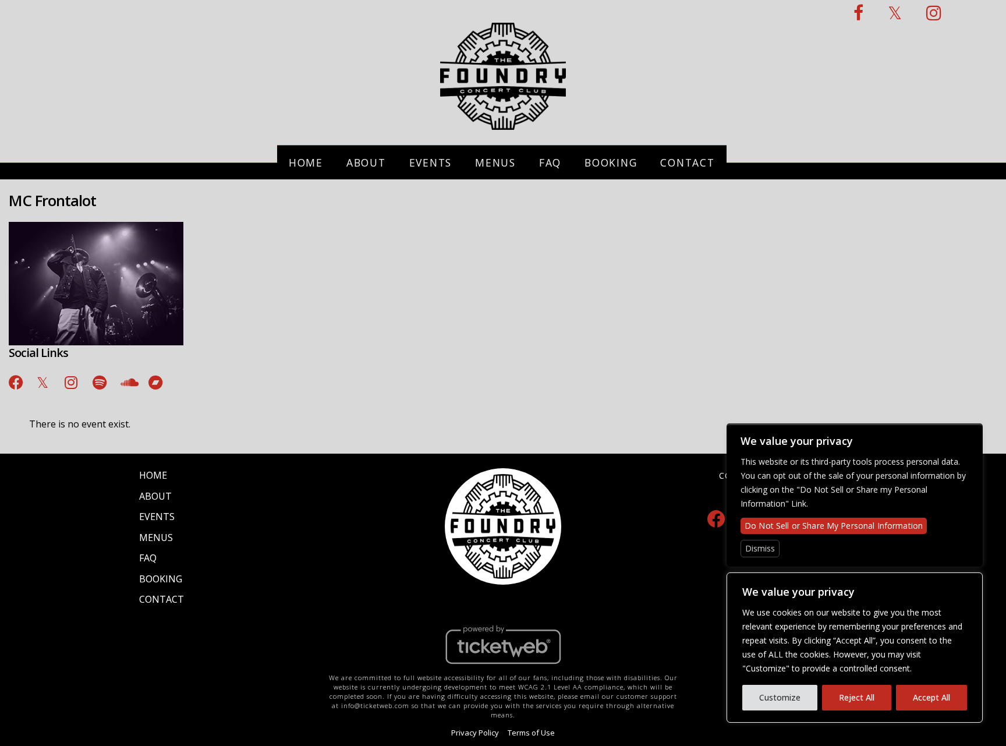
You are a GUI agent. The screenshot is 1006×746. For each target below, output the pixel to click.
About (366, 162)
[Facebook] (716, 518)
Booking (611, 162)
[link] (17, 380)
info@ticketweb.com (375, 705)
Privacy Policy (475, 732)
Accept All (931, 697)
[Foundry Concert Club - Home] (503, 123)
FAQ (550, 162)
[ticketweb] (503, 667)
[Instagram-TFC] (934, 12)
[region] (855, 647)
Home (306, 162)
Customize (779, 697)
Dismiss (760, 548)
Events (430, 162)
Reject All (856, 697)
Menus (495, 162)
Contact (687, 162)
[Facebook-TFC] (859, 12)
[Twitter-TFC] (895, 12)
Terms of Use (531, 732)
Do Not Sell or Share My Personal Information (834, 525)
